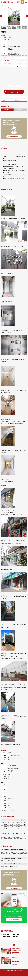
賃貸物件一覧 (5, 97)
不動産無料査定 (7, 838)
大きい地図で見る (14, 85)
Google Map (15, 952)
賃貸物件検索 (5, 934)
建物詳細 (17, 100)
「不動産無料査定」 (5, 866)
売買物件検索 (15, 934)
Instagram (18, 2)
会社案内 (15, 936)
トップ (3, 5)
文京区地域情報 (5, 936)
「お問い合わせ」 (19, 853)
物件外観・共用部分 (19, 97)
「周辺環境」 (3, 860)
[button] (1, 16)
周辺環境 (4, 100)
